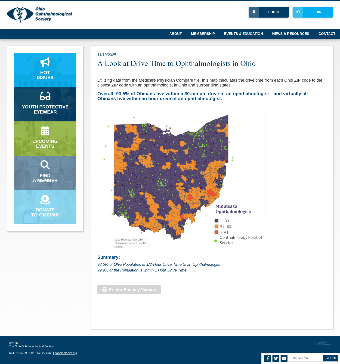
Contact (326, 34)
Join (317, 12)
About (175, 34)
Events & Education (243, 34)
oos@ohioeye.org (66, 353)
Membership (203, 34)
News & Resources (290, 34)
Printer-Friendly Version (132, 289)
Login (273, 12)
